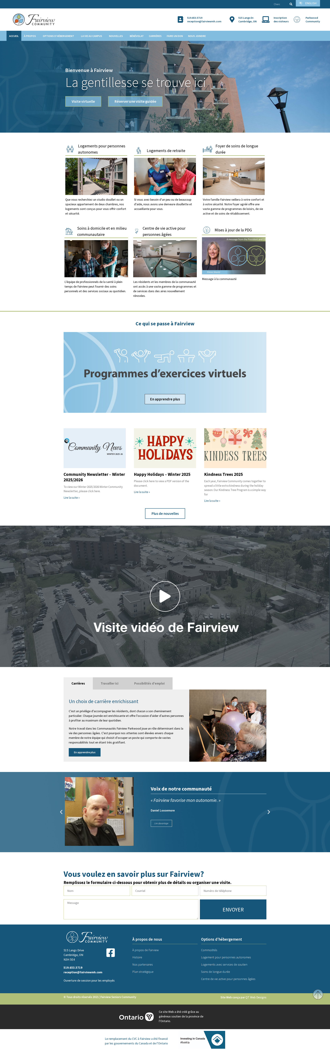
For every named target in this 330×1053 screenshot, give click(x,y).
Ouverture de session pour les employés (89, 980)
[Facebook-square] (110, 952)
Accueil (14, 36)
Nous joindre (197, 36)
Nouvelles (116, 36)
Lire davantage (161, 823)
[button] (165, 596)
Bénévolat (137, 36)
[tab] (78, 683)
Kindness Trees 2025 (223, 474)
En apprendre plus (96, 176)
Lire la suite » (72, 498)
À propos (30, 36)
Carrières (155, 36)
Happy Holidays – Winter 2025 (162, 474)
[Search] (290, 4)
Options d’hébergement (58, 36)
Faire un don (175, 36)
